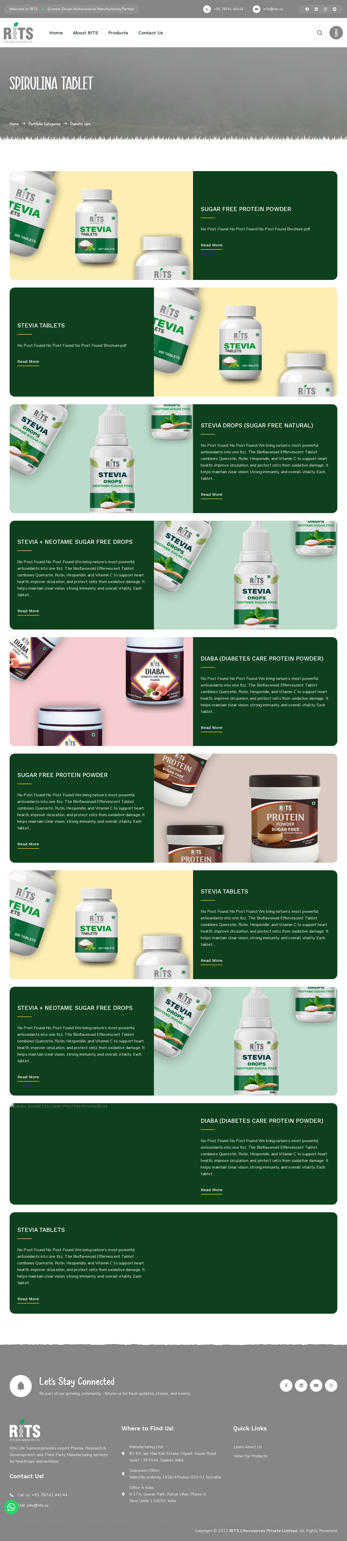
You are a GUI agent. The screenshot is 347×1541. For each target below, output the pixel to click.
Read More (212, 245)
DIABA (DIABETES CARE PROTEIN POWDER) (262, 658)
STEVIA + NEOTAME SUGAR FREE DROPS (75, 541)
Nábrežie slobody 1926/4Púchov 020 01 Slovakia (175, 1477)
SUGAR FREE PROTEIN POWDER (246, 209)
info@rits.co (273, 9)
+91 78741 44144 (228, 9)
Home (14, 123)
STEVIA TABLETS (41, 325)
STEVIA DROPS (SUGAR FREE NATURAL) (257, 425)
